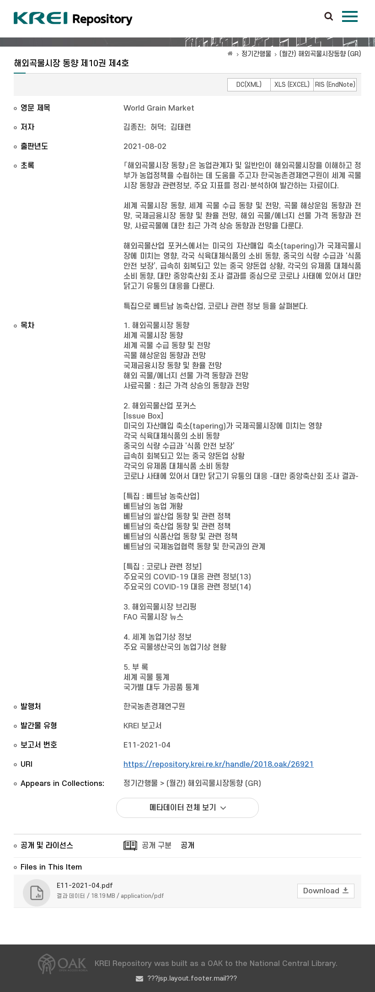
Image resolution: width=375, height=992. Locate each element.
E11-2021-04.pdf (85, 886)
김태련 (181, 127)
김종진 (133, 127)
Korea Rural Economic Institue (73, 18)
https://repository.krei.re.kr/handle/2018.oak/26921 (218, 764)
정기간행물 (256, 54)
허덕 (157, 127)
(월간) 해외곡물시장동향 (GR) (320, 54)
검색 (329, 17)
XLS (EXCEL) (292, 84)
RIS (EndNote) (335, 84)
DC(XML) (249, 84)
